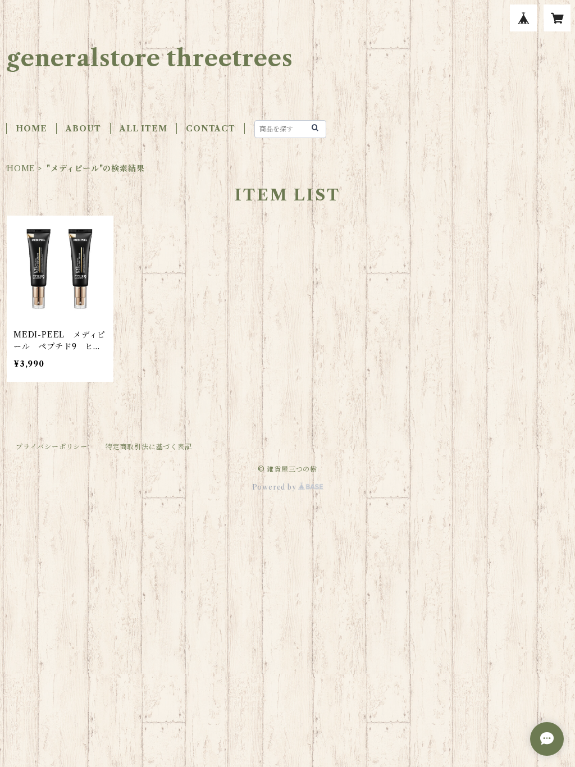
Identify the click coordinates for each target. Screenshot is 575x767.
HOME (31, 129)
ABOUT (83, 129)
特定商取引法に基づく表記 (149, 446)
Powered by (275, 487)
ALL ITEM (143, 129)
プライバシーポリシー (52, 446)
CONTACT (210, 129)
